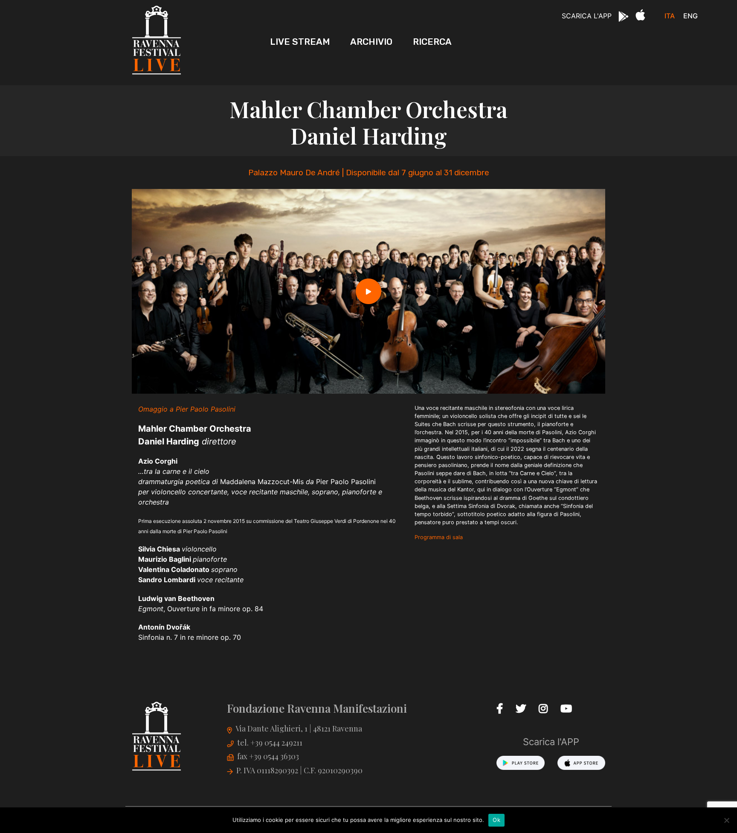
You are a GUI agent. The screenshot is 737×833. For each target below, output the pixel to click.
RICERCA (432, 41)
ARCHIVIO (371, 41)
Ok (496, 819)
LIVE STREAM (300, 41)
